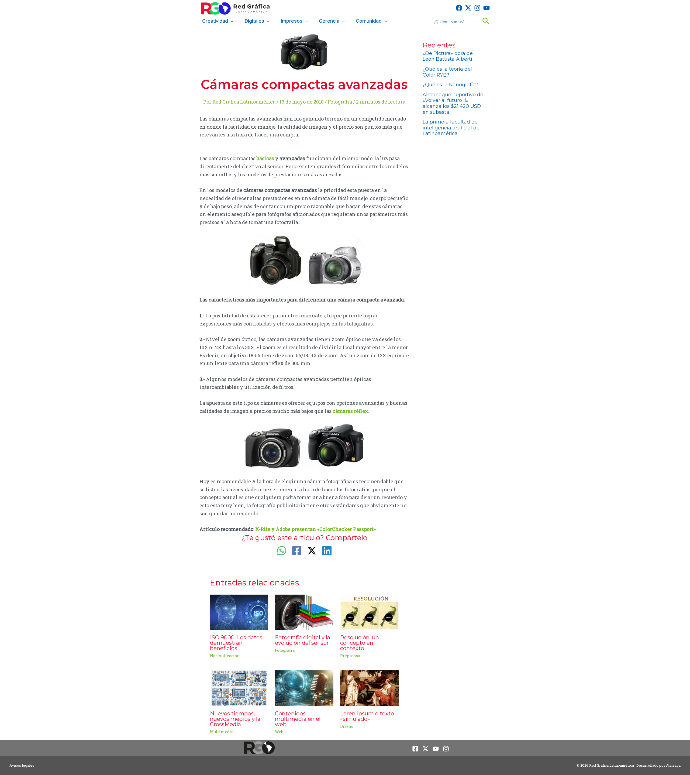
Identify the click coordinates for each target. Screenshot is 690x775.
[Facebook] (459, 8)
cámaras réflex (350, 411)
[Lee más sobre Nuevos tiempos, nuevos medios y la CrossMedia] (239, 687)
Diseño (346, 726)
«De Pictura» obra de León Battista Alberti (448, 56)
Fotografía (340, 101)
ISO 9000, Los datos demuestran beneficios (236, 642)
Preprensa (350, 655)
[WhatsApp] (281, 550)
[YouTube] (486, 8)
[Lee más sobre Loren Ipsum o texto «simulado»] (369, 687)
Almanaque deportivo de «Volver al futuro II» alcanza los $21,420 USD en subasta (453, 103)
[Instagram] (477, 8)
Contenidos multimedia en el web (297, 719)
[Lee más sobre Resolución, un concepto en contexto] (369, 611)
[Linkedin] (327, 550)
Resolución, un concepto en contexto (359, 642)
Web (279, 731)
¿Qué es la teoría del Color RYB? (447, 72)
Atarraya (673, 765)
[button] (231, 21)
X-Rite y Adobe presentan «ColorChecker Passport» (315, 529)
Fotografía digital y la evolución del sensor (302, 640)
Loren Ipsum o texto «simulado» (367, 716)
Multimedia (221, 731)
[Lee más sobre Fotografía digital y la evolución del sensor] (304, 611)
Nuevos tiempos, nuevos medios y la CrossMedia (235, 719)
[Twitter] (468, 8)
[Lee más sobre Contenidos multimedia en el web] (304, 687)
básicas (265, 158)
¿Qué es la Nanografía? (450, 85)
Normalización (225, 655)
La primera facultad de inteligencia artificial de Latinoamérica (451, 127)
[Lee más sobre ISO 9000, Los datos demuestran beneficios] (239, 611)
